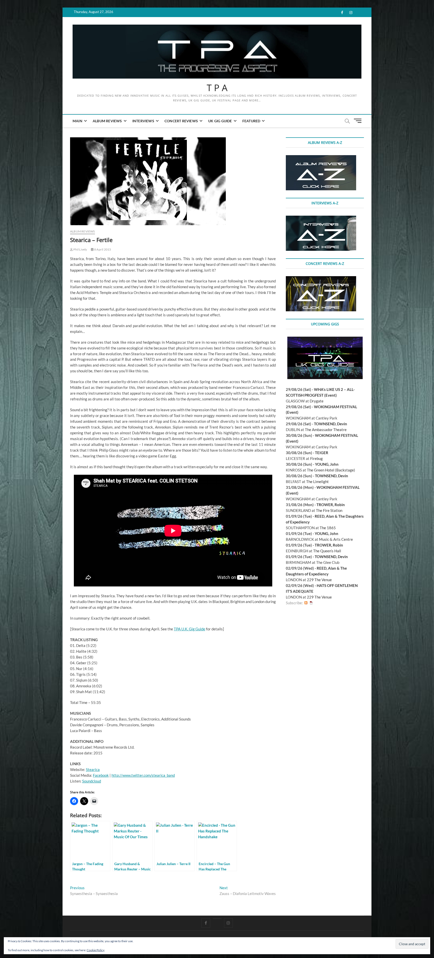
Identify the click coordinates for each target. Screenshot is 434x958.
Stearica (93, 769)
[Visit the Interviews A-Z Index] (321, 218)
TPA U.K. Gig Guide (189, 629)
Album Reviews (107, 121)
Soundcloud (91, 781)
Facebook (101, 775)
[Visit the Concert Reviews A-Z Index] (321, 279)
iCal (311, 603)
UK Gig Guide (220, 121)
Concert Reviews (181, 121)
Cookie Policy (95, 950)
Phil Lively (80, 249)
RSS (305, 603)
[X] (217, 918)
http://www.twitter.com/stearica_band (143, 775)
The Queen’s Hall (327, 551)
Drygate (316, 401)
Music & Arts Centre (336, 539)
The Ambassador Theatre (326, 429)
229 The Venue (319, 579)
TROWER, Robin (330, 504)
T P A (217, 87)
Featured (251, 121)
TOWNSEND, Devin (330, 424)
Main (77, 121)
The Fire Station (329, 510)
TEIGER (321, 452)
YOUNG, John (327, 464)
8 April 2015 (102, 249)
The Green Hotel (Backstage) (331, 470)
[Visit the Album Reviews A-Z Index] (321, 158)
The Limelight (317, 481)
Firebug (316, 458)
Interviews (143, 121)
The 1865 (328, 527)
